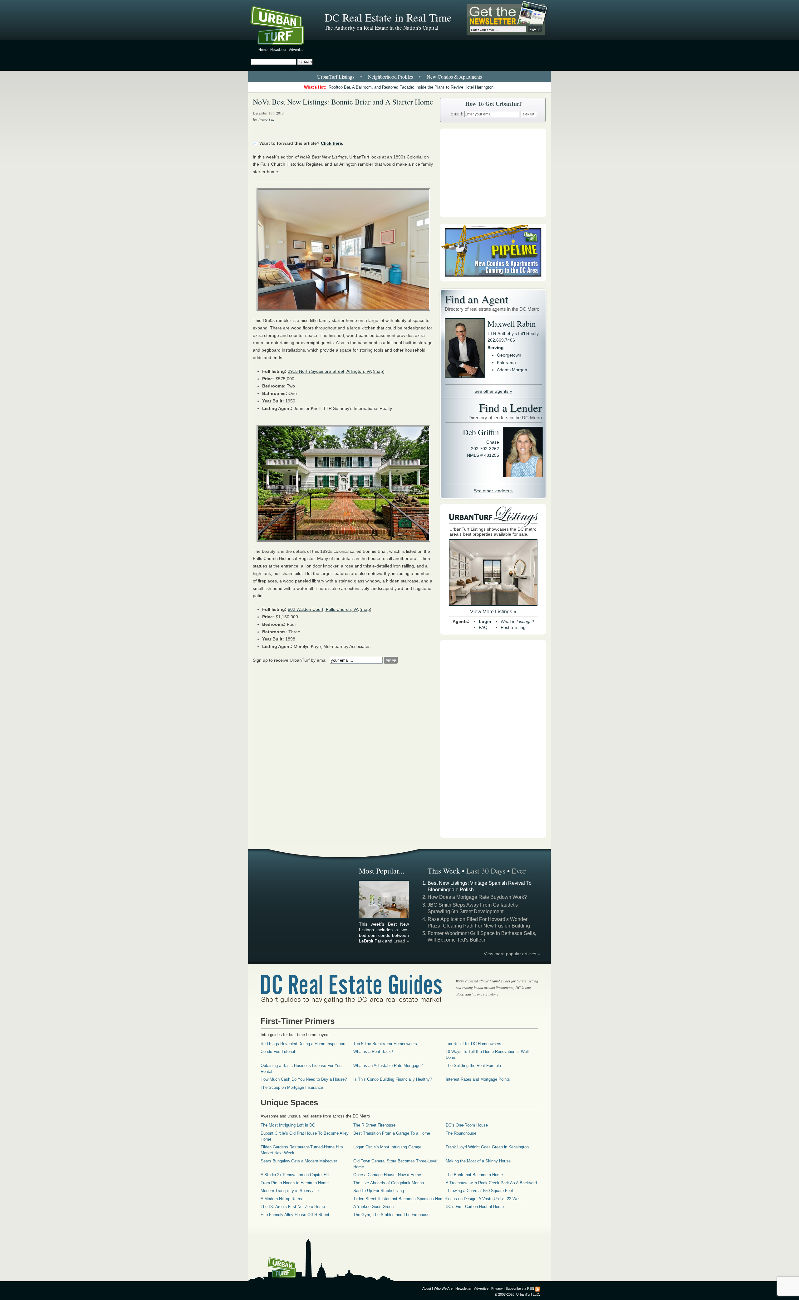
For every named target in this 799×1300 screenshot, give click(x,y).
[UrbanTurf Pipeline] (493, 279)
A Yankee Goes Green (373, 1206)
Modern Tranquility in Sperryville (290, 1190)
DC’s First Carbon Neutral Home (475, 1206)
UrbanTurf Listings (335, 76)
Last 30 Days (485, 871)
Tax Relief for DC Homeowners (473, 1043)
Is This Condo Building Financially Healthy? (392, 1079)
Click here (331, 143)
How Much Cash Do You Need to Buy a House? (304, 1079)
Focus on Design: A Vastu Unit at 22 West (484, 1198)
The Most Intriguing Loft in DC (288, 1125)
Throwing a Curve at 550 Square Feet (479, 1190)
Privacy (497, 1288)
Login (485, 621)
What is (517, 621)
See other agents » (493, 391)
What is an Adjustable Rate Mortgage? (388, 1065)
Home (262, 49)
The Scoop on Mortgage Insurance (292, 1087)
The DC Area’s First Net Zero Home (293, 1206)
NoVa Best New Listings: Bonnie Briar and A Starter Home (343, 102)
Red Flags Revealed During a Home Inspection (303, 1043)
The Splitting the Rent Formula (473, 1065)
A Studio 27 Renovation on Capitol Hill (295, 1174)
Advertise (296, 49)
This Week (444, 871)
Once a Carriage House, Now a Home (387, 1174)
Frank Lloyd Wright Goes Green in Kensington (487, 1147)
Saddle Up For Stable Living (378, 1190)
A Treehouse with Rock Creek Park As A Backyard (491, 1183)
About (426, 1288)
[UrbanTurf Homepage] (282, 26)
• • (399, 76)
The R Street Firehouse (374, 1125)
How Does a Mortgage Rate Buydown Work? (477, 897)
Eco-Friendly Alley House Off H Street (295, 1214)
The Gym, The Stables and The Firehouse (391, 1214)
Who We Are (443, 1288)
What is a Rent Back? (373, 1051)
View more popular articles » (512, 953)
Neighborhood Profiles (390, 76)
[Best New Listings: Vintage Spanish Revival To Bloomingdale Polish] (384, 917)
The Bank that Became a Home (474, 1174)
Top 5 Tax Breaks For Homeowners (385, 1043)
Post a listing (513, 627)
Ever (519, 871)
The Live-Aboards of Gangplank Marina (388, 1183)
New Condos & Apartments (454, 76)
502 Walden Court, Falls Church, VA (323, 609)
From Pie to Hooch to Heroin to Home (295, 1183)
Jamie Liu (266, 120)
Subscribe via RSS (520, 1288)
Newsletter (278, 49)
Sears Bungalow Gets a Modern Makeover (299, 1161)
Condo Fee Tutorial (278, 1051)
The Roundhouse (461, 1133)
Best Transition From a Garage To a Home (391, 1133)
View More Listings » (493, 611)
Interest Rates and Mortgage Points (478, 1079)
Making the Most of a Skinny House (478, 1161)
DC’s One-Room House (467, 1125)
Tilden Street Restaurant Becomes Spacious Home (399, 1198)
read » (402, 940)
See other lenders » (493, 490)
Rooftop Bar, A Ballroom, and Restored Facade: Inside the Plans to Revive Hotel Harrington (411, 87)
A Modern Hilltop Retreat (283, 1198)
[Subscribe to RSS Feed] (537, 1288)
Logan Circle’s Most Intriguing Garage (387, 1147)
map (378, 371)
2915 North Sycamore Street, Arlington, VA (329, 371)
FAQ (483, 627)
